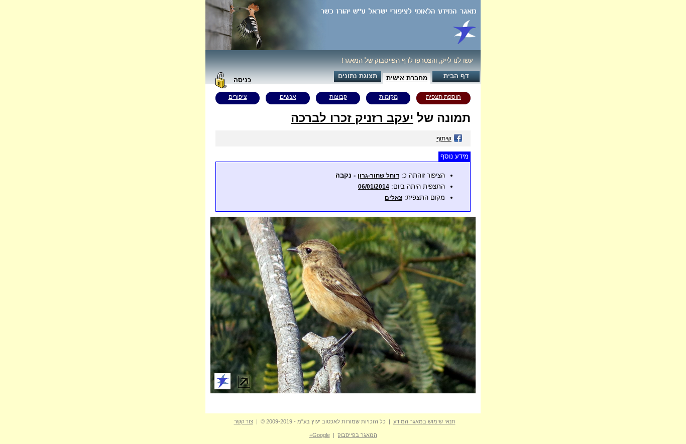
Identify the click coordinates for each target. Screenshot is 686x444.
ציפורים (237, 96)
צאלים (393, 197)
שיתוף (443, 138)
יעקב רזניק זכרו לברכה (352, 117)
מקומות (388, 96)
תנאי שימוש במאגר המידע (424, 421)
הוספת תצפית (443, 96)
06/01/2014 (373, 186)
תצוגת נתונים (357, 76)
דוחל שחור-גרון (378, 175)
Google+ (319, 435)
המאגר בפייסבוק (357, 435)
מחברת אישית (406, 78)
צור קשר (243, 421)
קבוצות (338, 96)
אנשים (288, 96)
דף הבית (456, 76)
